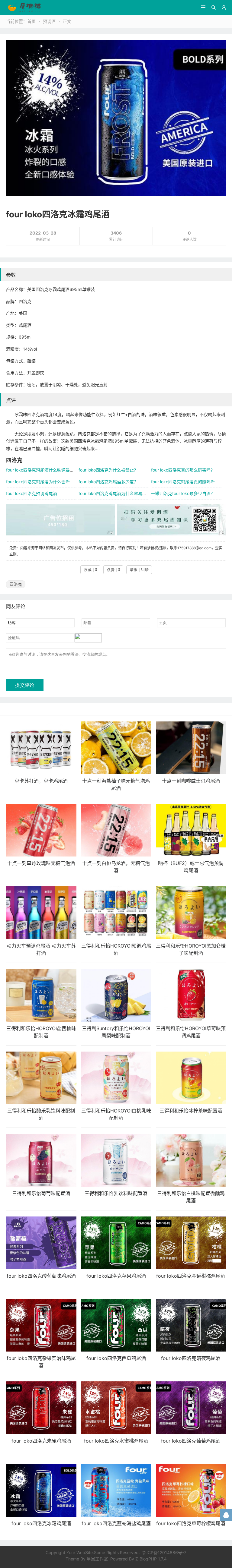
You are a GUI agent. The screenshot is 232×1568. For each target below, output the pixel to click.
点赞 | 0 (113, 569)
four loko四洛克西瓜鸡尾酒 (116, 1358)
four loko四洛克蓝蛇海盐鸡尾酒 (116, 1523)
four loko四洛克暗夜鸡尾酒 (191, 1358)
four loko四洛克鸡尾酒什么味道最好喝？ (44, 469)
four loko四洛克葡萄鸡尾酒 (191, 1441)
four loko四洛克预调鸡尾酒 (31, 493)
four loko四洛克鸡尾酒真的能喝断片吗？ (189, 481)
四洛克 (15, 584)
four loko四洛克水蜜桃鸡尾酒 (116, 1441)
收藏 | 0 (90, 569)
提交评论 (24, 685)
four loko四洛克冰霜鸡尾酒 (41, 1523)
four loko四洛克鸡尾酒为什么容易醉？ (115, 493)
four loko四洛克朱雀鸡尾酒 (41, 1441)
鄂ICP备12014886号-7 (164, 1552)
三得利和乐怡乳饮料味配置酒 (116, 1193)
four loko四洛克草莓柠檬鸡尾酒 (190, 1523)
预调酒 (49, 21)
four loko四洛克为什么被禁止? (107, 469)
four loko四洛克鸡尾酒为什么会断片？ (42, 481)
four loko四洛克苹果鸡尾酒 (116, 1276)
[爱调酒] (24, 7)
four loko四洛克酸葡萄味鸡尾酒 (41, 1276)
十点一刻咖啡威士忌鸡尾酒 (191, 781)
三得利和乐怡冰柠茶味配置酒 (191, 1111)
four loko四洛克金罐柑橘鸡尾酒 (190, 1276)
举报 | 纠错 (139, 569)
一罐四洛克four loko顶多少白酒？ (183, 493)
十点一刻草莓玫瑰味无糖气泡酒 (41, 863)
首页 (31, 21)
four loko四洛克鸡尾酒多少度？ (108, 481)
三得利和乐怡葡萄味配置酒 (41, 1193)
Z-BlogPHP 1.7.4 (151, 1558)
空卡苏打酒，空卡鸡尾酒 (41, 781)
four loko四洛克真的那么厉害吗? (182, 469)
